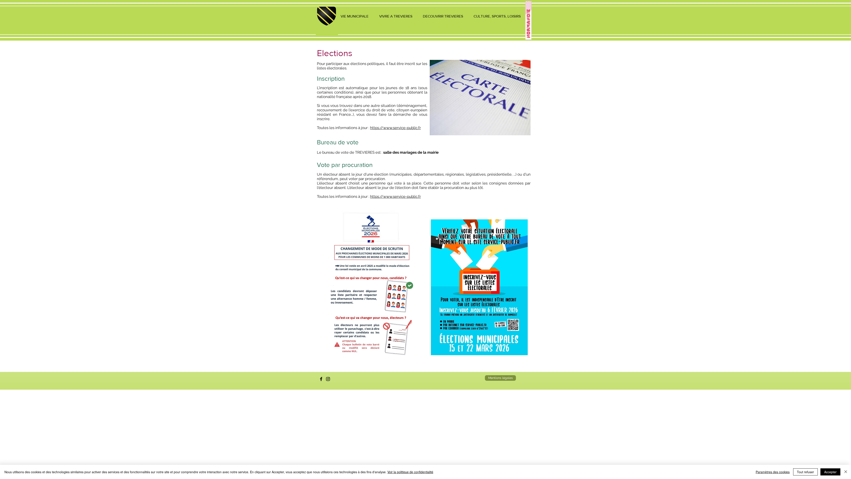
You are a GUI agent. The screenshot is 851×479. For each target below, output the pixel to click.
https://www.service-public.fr (395, 128)
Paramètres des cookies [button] (773, 472)
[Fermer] (845, 471)
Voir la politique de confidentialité (410, 472)
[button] (354, 16)
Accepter (830, 472)
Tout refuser (805, 472)
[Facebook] (321, 379)
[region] (327, 21)
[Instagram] (328, 379)
